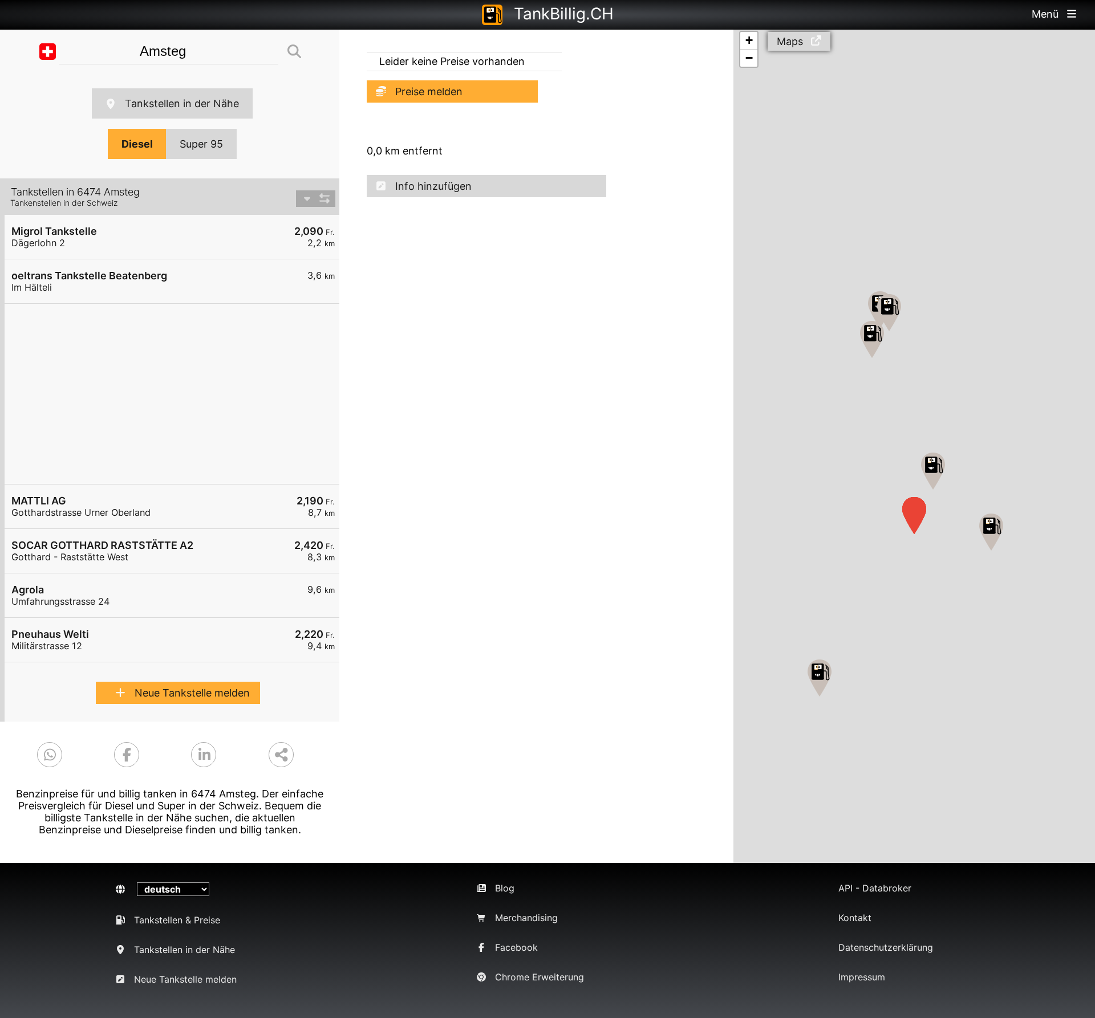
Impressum (861, 977)
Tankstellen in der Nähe (182, 103)
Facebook (516, 947)
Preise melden (429, 91)
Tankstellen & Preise (177, 920)
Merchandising (526, 917)
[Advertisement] (177, 394)
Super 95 (201, 144)
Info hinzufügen (433, 186)
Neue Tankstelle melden (192, 693)
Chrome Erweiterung (539, 977)
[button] (933, 471)
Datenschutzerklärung (885, 947)
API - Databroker (874, 888)
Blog (504, 888)
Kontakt (854, 917)
